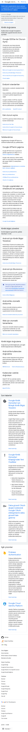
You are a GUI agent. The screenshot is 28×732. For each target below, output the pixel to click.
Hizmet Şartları (5, 653)
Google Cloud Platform (6, 713)
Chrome (3, 681)
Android (3, 679)
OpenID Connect (17, 109)
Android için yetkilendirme (10, 171)
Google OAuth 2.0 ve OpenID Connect (10, 669)
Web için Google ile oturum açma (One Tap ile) (14, 70)
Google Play (4, 693)
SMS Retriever (6, 366)
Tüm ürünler (4, 718)
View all (3, 696)
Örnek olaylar (6, 78)
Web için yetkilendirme (9, 174)
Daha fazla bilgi (12, 448)
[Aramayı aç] (19, 2)
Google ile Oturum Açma (7, 667)
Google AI (3, 716)
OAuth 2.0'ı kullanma (8, 180)
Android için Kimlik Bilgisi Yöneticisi (12, 72)
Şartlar (3, 724)
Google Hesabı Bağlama (9, 221)
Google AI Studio (5, 686)
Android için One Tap (8, 124)
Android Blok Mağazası (9, 295)
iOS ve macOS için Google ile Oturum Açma (14, 75)
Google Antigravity (5, 688)
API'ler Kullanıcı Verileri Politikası (9, 655)
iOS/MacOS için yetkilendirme (10, 177)
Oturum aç (23, 1)
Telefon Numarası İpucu (18, 366)
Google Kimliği (4, 664)
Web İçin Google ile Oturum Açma (11, 130)
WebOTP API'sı (6, 388)
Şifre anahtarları (7, 109)
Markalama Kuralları (6, 658)
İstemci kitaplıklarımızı (9, 154)
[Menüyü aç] (2, 2)
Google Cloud (4, 691)
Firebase (3, 683)
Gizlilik (7, 724)
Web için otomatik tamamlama (10, 334)
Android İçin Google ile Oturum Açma (12, 127)
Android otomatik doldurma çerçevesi (13, 314)
